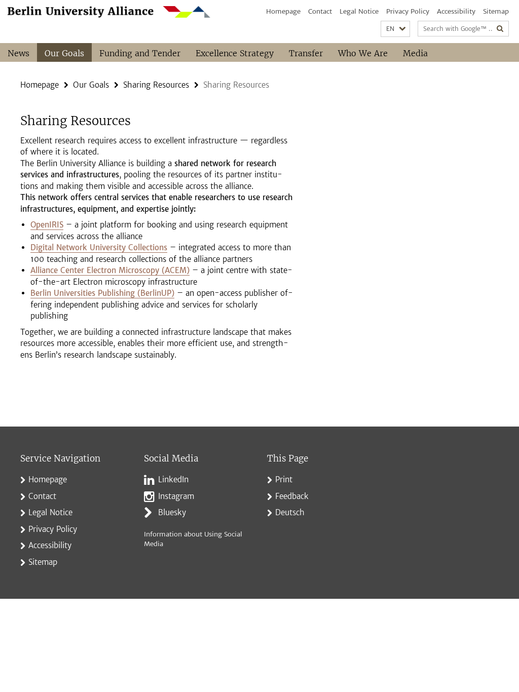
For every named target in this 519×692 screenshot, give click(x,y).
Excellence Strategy (235, 53)
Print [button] (283, 479)
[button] (395, 29)
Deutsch (290, 512)
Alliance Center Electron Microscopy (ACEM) (110, 270)
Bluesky (172, 512)
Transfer (306, 53)
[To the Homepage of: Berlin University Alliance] (109, 12)
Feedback (292, 496)
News (18, 53)
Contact (320, 11)
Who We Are (363, 53)
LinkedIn (173, 479)
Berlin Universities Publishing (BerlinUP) (102, 293)
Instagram (176, 496)
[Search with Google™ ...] (500, 28)
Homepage (283, 11)
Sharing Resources (156, 85)
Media (415, 53)
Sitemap (496, 11)
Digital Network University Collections (98, 247)
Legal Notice (359, 11)
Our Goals (64, 53)
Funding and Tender (139, 53)
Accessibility (456, 11)
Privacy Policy (407, 11)
